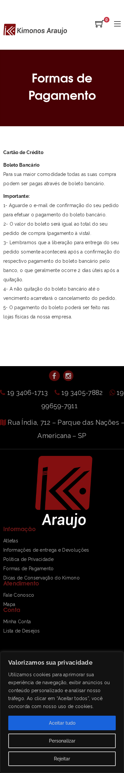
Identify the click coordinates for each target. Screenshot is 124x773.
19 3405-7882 (83, 393)
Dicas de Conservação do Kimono (41, 577)
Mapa (9, 604)
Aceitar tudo (62, 723)
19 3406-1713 (28, 393)
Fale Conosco (18, 595)
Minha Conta (17, 621)
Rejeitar (62, 758)
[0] (99, 25)
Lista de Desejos (21, 631)
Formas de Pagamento (28, 568)
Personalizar (62, 741)
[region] (62, 712)
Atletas (10, 540)
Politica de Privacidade (28, 559)
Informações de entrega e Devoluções (46, 550)
